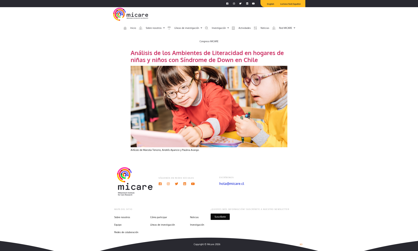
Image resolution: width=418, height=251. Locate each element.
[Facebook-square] (160, 184)
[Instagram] (168, 184)
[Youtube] (192, 184)
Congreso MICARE (209, 41)
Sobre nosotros (122, 217)
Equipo (117, 224)
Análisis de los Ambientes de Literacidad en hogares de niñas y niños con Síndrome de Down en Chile (207, 56)
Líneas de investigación (162, 224)
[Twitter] (176, 184)
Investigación (197, 224)
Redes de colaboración (126, 232)
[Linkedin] (184, 184)
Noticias (194, 217)
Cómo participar (158, 217)
